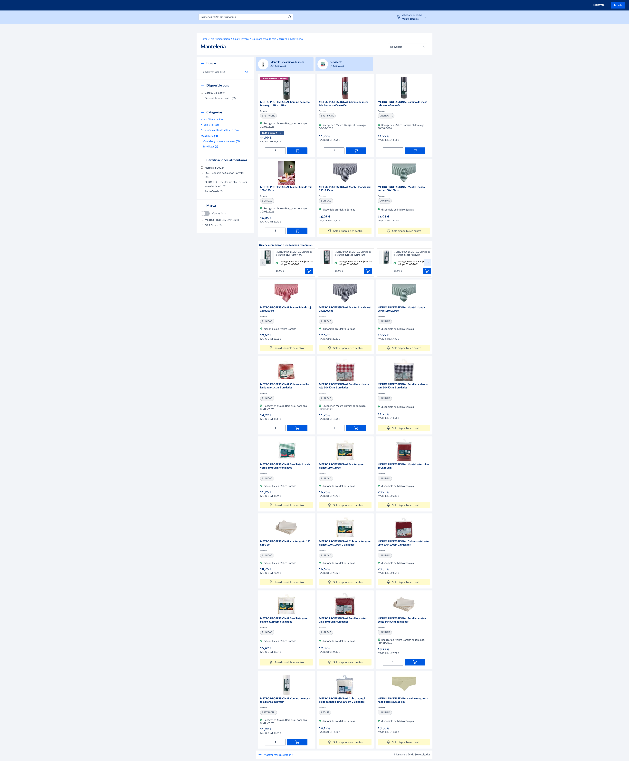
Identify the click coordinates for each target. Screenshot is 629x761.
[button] (407, 47)
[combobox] (246, 17)
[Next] (427, 262)
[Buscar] (289, 17)
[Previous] (263, 262)
